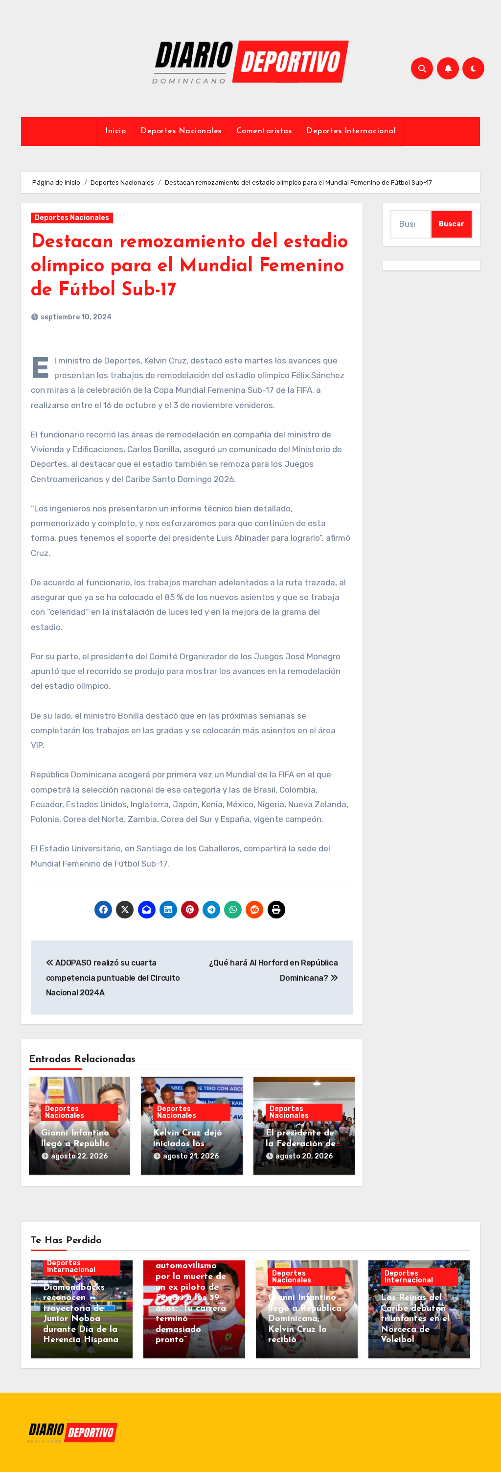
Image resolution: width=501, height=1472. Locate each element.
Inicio (115, 131)
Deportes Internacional (351, 131)
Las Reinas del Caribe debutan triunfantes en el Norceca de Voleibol (415, 1319)
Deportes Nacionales (181, 131)
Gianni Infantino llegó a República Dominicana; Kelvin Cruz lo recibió (305, 1319)
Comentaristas (264, 131)
